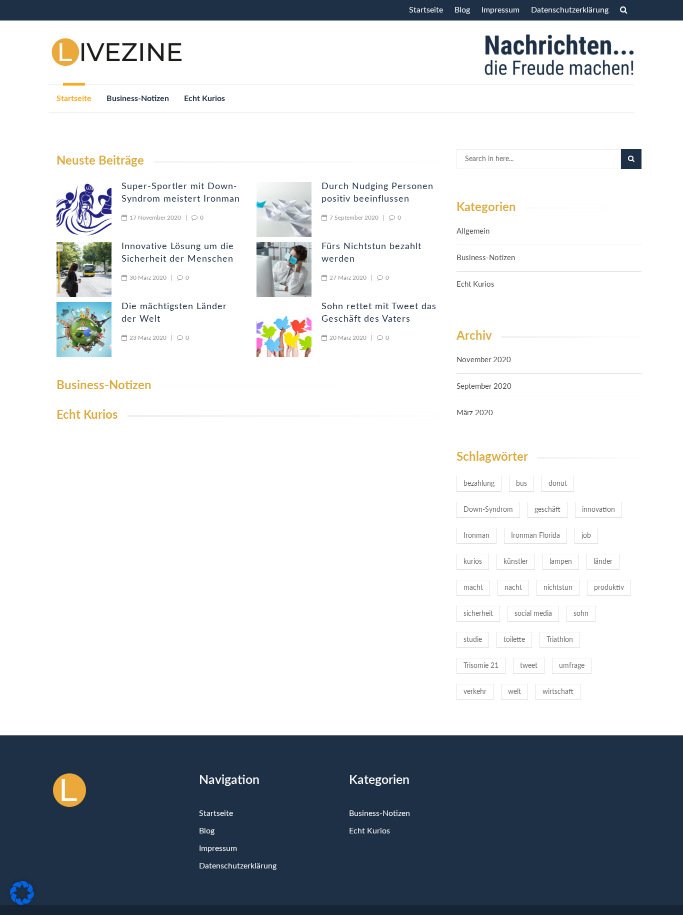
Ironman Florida (535, 535)
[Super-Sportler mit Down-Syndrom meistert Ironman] (84, 209)
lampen (561, 561)
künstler (516, 561)
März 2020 (474, 413)
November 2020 (483, 360)
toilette (514, 639)
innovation (598, 509)
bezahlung (479, 483)
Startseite (426, 10)
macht (473, 587)
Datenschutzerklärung (569, 10)
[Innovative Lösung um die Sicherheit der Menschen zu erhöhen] (84, 269)
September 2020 (484, 386)
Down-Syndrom (488, 509)
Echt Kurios (204, 99)
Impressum (501, 10)
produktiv (609, 587)
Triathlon (559, 639)
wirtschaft (558, 691)
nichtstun (558, 587)
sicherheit (478, 613)
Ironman (477, 535)
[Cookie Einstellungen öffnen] (22, 902)
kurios (473, 561)
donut (557, 483)
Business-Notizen (137, 99)
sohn (581, 613)
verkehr (475, 691)
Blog (462, 10)
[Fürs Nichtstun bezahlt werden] (284, 269)
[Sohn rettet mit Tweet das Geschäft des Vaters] (284, 329)
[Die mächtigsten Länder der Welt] (84, 329)
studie (473, 639)
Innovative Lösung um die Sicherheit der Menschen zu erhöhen (178, 259)
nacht (513, 587)
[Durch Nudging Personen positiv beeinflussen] (284, 209)
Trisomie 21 (481, 665)
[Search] (631, 159)
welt (514, 691)
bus (521, 483)
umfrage (571, 665)
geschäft (547, 509)
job (586, 535)
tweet (529, 665)
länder (603, 561)
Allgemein (473, 231)
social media (533, 613)
